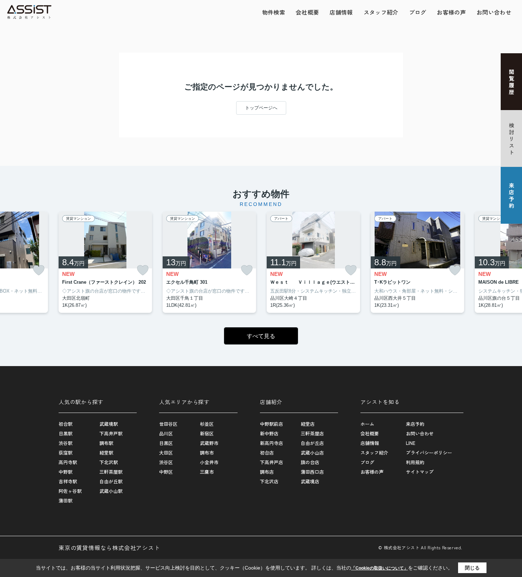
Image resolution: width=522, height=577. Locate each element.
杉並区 (207, 423)
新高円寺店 (271, 443)
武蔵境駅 (108, 423)
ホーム (367, 423)
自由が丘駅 (111, 481)
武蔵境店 (310, 481)
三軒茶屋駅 (111, 471)
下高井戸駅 (111, 433)
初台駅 (65, 423)
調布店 (267, 471)
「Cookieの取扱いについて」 (379, 568)
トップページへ (261, 107)
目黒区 (166, 443)
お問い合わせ (494, 12)
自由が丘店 (312, 443)
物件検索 (273, 12)
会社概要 (307, 12)
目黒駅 (65, 433)
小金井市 (209, 462)
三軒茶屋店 (312, 433)
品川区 (166, 433)
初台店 (267, 452)
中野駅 (65, 471)
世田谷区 (168, 423)
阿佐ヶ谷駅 (70, 491)
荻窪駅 (65, 452)
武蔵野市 (209, 443)
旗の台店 (310, 462)
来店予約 (415, 423)
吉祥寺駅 (68, 481)
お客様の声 (451, 12)
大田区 (166, 452)
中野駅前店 (271, 423)
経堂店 (308, 423)
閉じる (472, 568)
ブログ (417, 12)
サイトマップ (420, 471)
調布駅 (106, 443)
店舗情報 (341, 12)
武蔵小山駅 (111, 491)
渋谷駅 (65, 443)
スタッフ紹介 (381, 12)
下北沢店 (269, 481)
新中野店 (269, 433)
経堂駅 (106, 452)
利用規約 (415, 462)
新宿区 (207, 433)
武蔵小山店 (312, 452)
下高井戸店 (271, 462)
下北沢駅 (108, 462)
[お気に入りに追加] (38, 270)
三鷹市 (207, 471)
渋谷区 (166, 462)
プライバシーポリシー (429, 452)
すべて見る (261, 336)
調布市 (207, 452)
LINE (410, 443)
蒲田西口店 (312, 471)
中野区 (166, 471)
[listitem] (105, 262)
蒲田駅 (65, 500)
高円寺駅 (68, 462)
